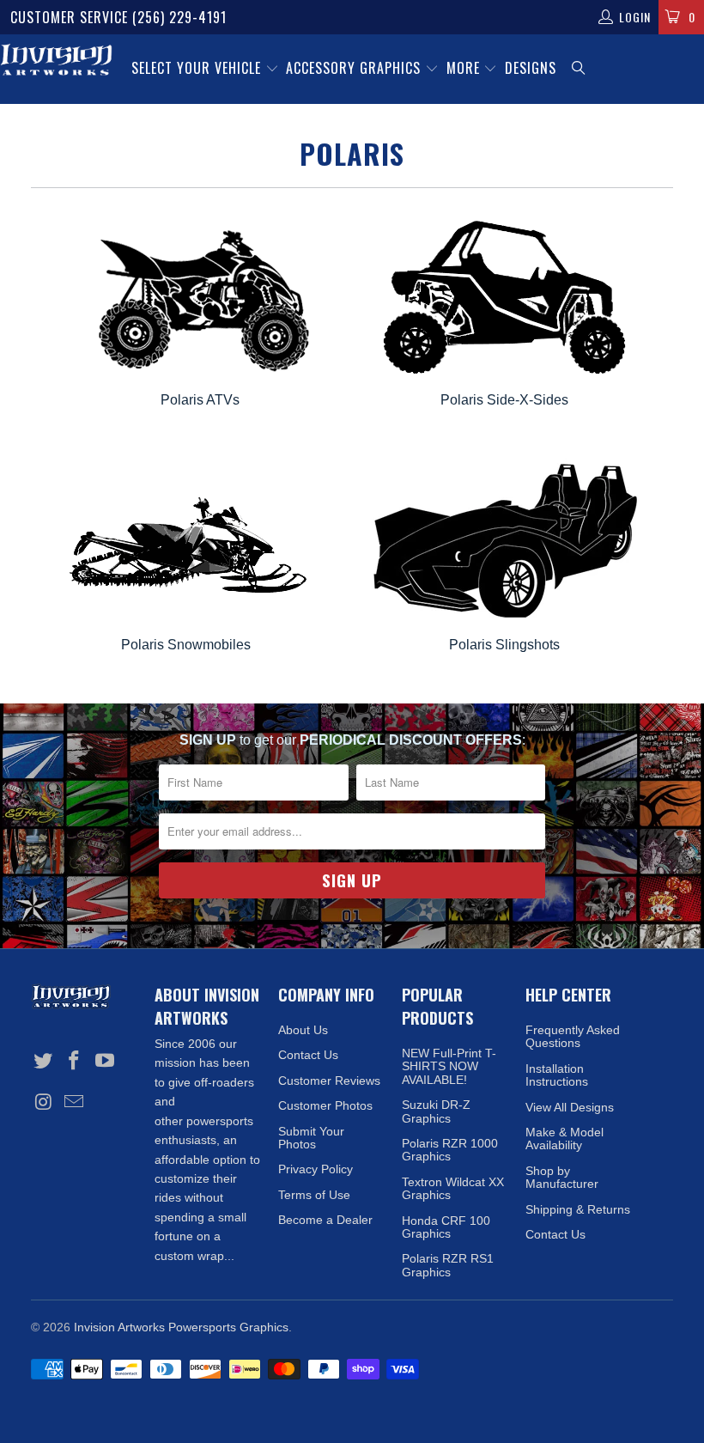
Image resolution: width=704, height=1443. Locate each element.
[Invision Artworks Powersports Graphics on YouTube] (105, 1061)
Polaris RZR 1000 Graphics (450, 1149)
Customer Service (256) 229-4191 (118, 17)
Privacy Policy (315, 1169)
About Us (303, 1030)
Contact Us (308, 1055)
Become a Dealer (325, 1220)
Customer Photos (325, 1105)
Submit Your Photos (311, 1137)
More (465, 68)
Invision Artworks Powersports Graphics (181, 1327)
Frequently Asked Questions (572, 1036)
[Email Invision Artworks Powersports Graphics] (75, 1103)
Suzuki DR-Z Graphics (436, 1111)
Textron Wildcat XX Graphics (453, 1188)
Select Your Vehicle (198, 68)
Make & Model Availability (564, 1138)
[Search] (579, 69)
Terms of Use (314, 1195)
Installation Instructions (556, 1075)
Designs (530, 68)
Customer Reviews (329, 1080)
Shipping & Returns (577, 1209)
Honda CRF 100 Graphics (446, 1227)
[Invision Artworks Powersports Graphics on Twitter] (44, 1061)
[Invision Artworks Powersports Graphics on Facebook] (75, 1061)
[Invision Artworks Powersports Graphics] (56, 61)
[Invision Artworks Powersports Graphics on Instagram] (44, 1103)
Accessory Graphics (355, 68)
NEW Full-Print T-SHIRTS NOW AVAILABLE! (449, 1066)
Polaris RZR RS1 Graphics (448, 1264)
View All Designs (569, 1107)
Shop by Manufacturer (561, 1177)
